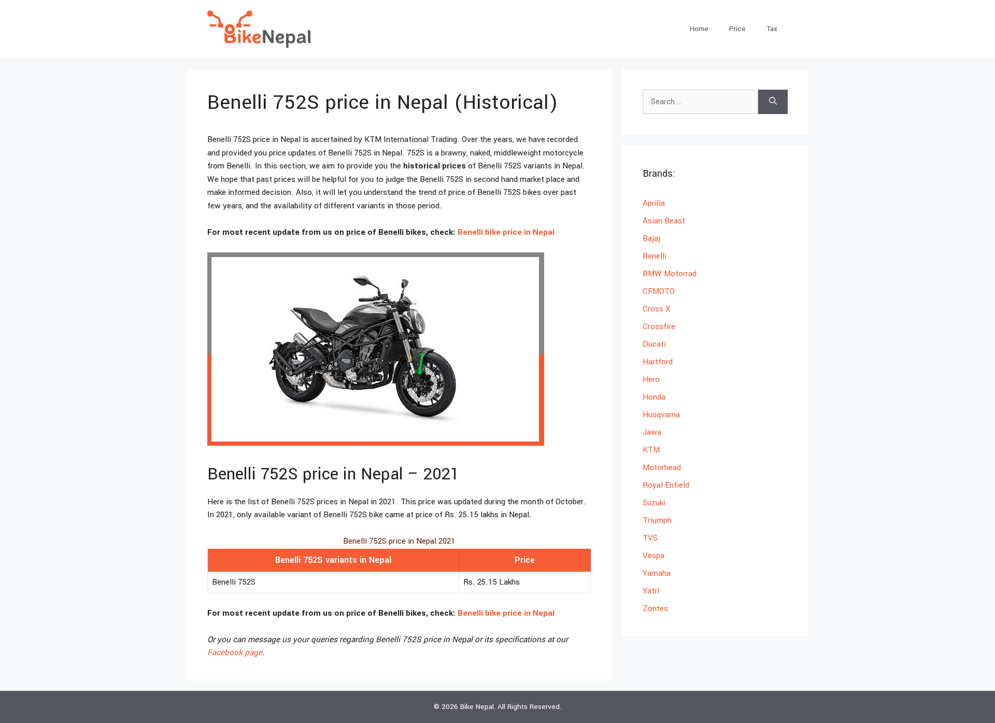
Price (737, 29)
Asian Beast (664, 220)
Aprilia (654, 203)
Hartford (658, 361)
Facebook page (234, 652)
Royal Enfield (666, 485)
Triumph (657, 520)
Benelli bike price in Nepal (506, 232)
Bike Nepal (477, 707)
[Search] (773, 102)
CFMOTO (659, 291)
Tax (771, 29)
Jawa (652, 432)
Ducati (654, 344)
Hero (651, 379)
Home (699, 29)
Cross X (657, 309)
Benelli (654, 256)
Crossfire (659, 326)
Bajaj (651, 238)
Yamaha (657, 573)
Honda (654, 397)
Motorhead (662, 467)
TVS (650, 538)
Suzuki (654, 502)
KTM (651, 450)
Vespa (653, 555)
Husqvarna (661, 414)
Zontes (655, 608)
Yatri (651, 591)
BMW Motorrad (669, 273)
